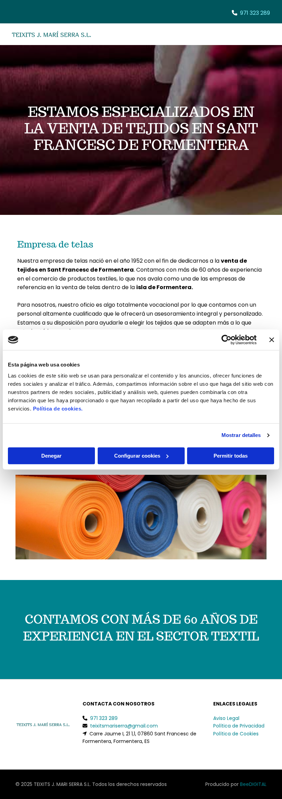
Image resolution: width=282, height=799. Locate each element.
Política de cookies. (58, 409)
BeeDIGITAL (253, 784)
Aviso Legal (226, 718)
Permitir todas (231, 456)
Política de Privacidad (238, 725)
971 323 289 (255, 13)
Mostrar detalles (241, 435)
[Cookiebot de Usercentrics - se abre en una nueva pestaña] (226, 340)
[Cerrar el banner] (271, 339)
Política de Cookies (236, 733)
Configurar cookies (137, 456)
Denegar (51, 456)
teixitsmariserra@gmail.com (124, 725)
